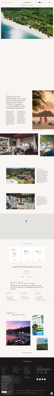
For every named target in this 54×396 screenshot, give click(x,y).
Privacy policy (22, 390)
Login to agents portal (17, 382)
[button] (7, 393)
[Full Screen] (45, 158)
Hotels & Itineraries (27, 370)
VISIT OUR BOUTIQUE (39, 298)
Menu (51, 2)
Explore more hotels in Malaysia (27, 352)
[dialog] (7, 385)
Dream (37, 2)
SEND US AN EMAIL (10, 298)
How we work (4, 369)
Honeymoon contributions (17, 369)
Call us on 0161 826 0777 (25, 298)
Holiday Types (26, 369)
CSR (2, 370)
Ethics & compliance (42, 390)
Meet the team (15, 381)
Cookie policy (17, 390)
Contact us (5, 2)
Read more (7, 381)
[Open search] (45, 2)
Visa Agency (15, 370)
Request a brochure (27, 373)
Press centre (4, 373)
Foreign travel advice (35, 390)
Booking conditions (28, 390)
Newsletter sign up (27, 377)
